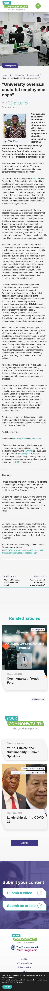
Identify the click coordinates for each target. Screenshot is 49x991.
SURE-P (18, 462)
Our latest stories (17, 75)
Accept (7, 987)
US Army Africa (20, 439)
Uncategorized (33, 75)
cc (40, 439)
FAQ (24, 971)
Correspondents (24, 963)
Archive (24, 959)
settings (22, 982)
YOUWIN (28, 451)
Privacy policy (24, 967)
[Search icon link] (38, 6)
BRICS (36, 178)
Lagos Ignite (24, 454)
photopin (34, 439)
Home (4, 75)
